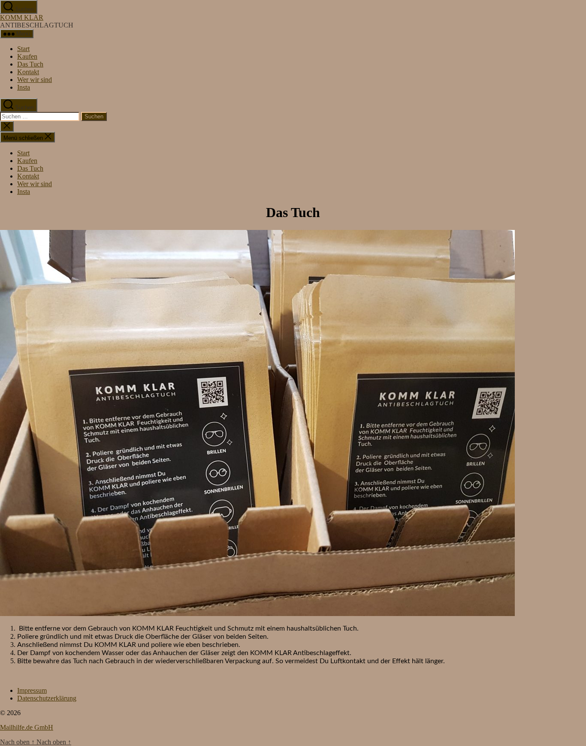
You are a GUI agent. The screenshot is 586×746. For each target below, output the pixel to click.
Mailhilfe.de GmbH (26, 727)
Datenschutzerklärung (46, 698)
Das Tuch (30, 64)
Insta (23, 87)
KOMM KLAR (21, 17)
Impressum (32, 690)
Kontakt (28, 72)
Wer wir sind (34, 79)
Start (23, 48)
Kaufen (27, 56)
